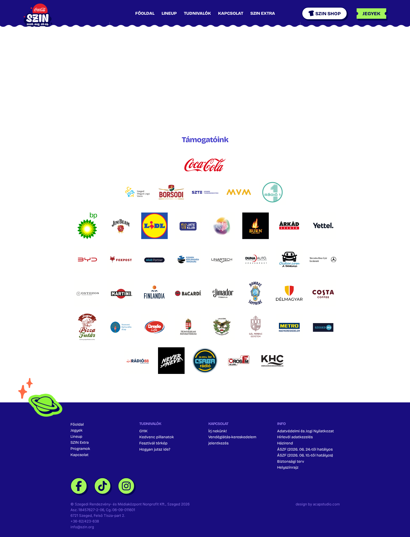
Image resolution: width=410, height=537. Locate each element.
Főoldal (144, 13)
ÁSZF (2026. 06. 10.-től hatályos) (305, 455)
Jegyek (76, 430)
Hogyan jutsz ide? (154, 449)
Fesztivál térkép (153, 443)
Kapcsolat (230, 13)
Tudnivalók (197, 13)
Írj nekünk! (217, 431)
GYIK (143, 431)
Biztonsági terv (290, 461)
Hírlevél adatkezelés (295, 437)
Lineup (169, 13)
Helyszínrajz (287, 467)
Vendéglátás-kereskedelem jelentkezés (232, 440)
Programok (80, 448)
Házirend (285, 443)
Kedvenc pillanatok (156, 437)
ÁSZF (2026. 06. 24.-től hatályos (305, 449)
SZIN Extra (262, 13)
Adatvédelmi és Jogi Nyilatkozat (305, 431)
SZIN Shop (328, 13)
